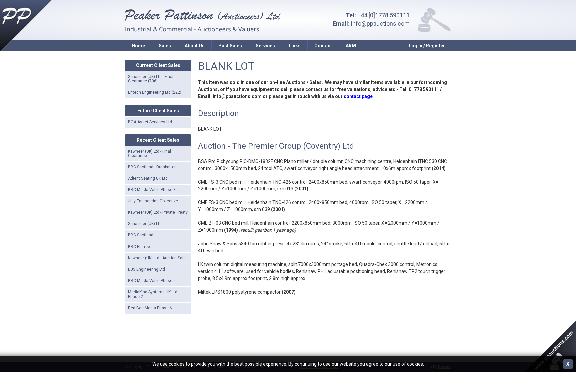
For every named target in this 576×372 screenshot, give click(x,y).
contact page (358, 96)
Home (138, 45)
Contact (323, 45)
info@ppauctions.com (380, 23)
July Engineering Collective (153, 201)
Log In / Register (427, 45)
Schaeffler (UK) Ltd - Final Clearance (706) (150, 78)
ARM (351, 45)
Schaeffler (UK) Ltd (145, 223)
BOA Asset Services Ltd (150, 122)
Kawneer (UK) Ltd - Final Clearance (149, 153)
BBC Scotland (140, 235)
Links (295, 45)
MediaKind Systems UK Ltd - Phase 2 (153, 294)
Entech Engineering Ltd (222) (154, 92)
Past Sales (230, 45)
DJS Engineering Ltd (146, 269)
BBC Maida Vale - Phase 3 (152, 189)
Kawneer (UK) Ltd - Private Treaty (158, 212)
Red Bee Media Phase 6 (150, 308)
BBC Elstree (139, 246)
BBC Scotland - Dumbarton (152, 167)
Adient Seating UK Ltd (148, 178)
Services (265, 45)
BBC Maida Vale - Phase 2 (152, 280)
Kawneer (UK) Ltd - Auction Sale (157, 258)
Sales (165, 45)
